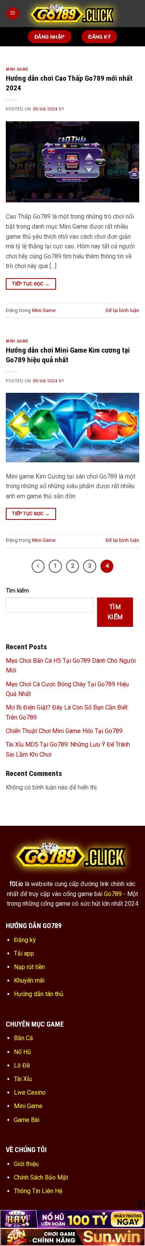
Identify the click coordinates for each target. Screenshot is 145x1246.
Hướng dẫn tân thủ (38, 994)
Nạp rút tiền (29, 967)
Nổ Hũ (22, 1052)
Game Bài (26, 1120)
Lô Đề (22, 1065)
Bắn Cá (23, 1038)
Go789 (113, 894)
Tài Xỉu (23, 1079)
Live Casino (30, 1092)
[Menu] (13, 13)
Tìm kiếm (17, 590)
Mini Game (17, 69)
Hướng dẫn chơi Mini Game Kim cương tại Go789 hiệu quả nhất (68, 355)
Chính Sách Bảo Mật (41, 1177)
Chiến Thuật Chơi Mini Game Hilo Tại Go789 (64, 731)
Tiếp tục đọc (30, 284)
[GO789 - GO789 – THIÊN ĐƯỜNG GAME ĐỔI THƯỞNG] (73, 13)
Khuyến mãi (29, 980)
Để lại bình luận (122, 310)
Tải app (24, 953)
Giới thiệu (26, 1164)
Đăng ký (25, 940)
